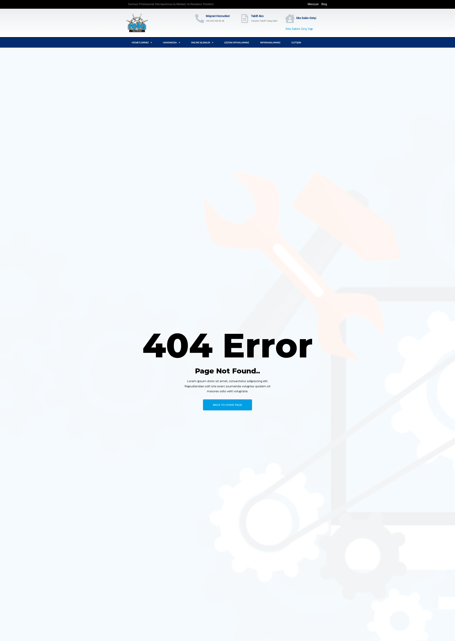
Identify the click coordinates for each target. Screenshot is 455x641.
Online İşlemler (200, 42)
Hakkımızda (170, 42)
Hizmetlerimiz (140, 42)
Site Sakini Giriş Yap (299, 29)
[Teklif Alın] (244, 18)
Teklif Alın (257, 16)
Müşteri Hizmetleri (218, 16)
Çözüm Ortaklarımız (236, 42)
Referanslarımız (270, 42)
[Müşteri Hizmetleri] (199, 18)
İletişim (296, 42)
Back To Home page (227, 404)
